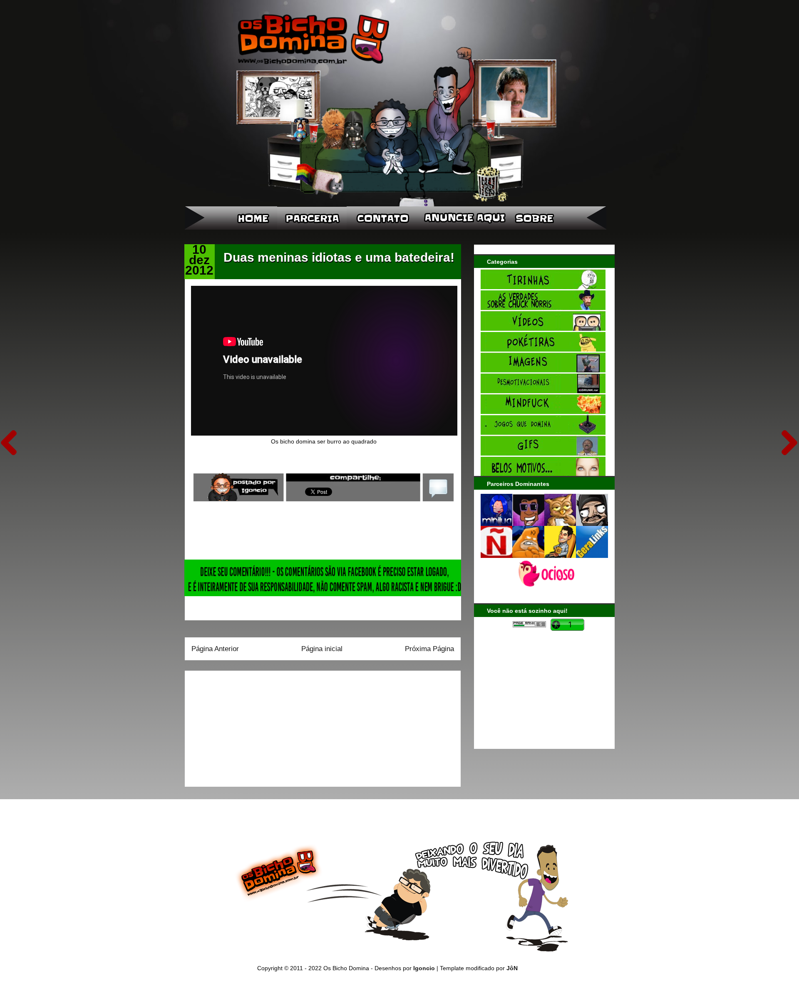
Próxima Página (429, 649)
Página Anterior (215, 649)
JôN (512, 968)
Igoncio (424, 968)
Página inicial (321, 649)
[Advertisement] (243, 726)
